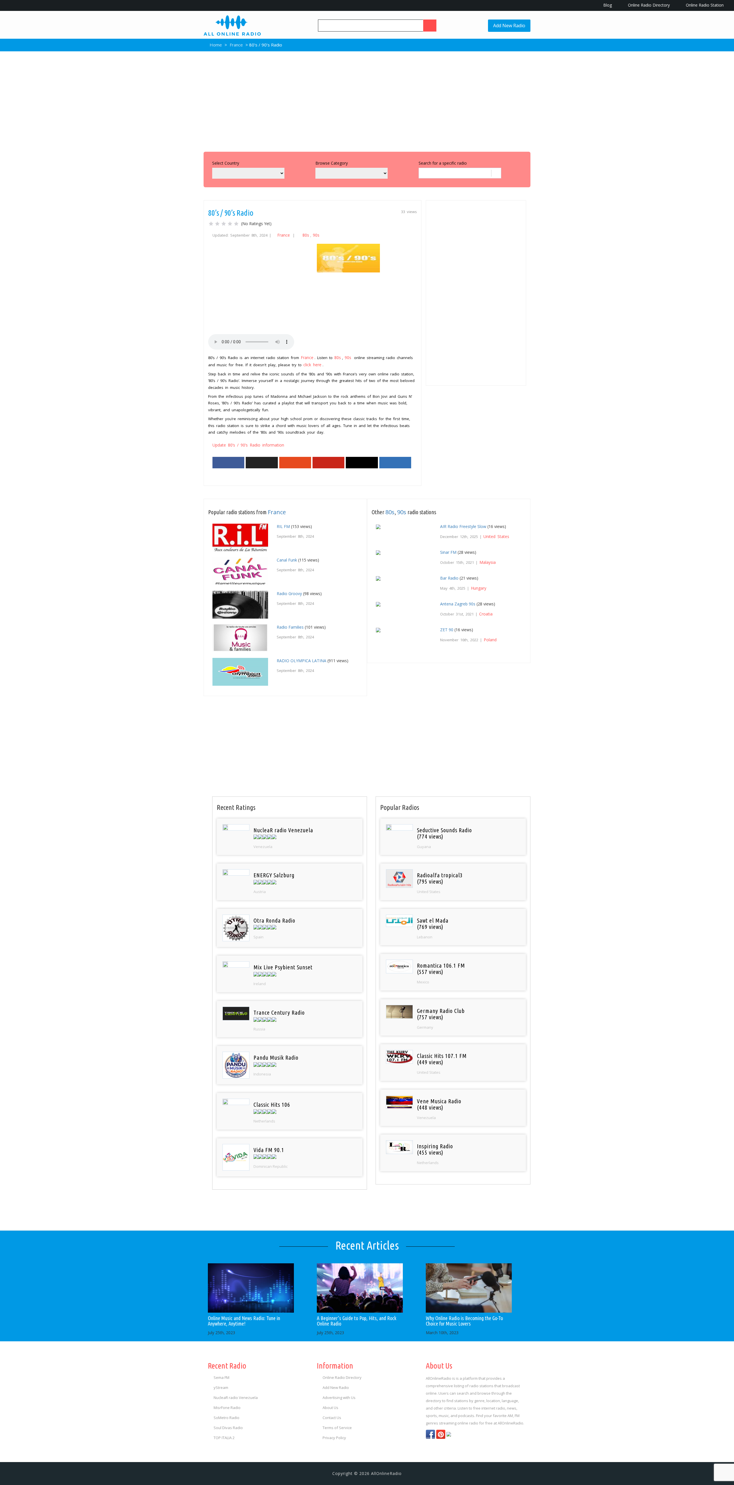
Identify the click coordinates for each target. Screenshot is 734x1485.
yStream (221, 1387)
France (236, 45)
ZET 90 (446, 629)
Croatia (486, 614)
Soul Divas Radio (228, 1427)
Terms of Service (337, 1427)
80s (305, 235)
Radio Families (290, 627)
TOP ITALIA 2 (224, 1437)
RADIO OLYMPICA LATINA (301, 660)
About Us (330, 1407)
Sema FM (221, 1377)
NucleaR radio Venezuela (236, 1397)
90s (316, 235)
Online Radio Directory (648, 5)
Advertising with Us (339, 1397)
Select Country (225, 163)
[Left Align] (429, 26)
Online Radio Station (704, 5)
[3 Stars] (224, 224)
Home (215, 45)
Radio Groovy (289, 593)
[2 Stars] (217, 224)
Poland (490, 639)
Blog (607, 5)
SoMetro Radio (226, 1417)
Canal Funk (287, 560)
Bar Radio (449, 578)
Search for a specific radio (443, 163)
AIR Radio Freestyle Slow (463, 526)
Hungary (478, 588)
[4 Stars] (230, 224)
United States (496, 536)
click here (312, 364)
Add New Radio (509, 25)
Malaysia (487, 562)
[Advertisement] (367, 100)
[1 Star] (211, 224)
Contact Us (332, 1417)
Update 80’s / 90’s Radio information (248, 445)
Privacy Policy (334, 1437)
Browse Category (331, 163)
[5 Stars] (236, 224)
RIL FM (283, 526)
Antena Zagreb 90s (457, 604)
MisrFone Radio (227, 1407)
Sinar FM (448, 552)
